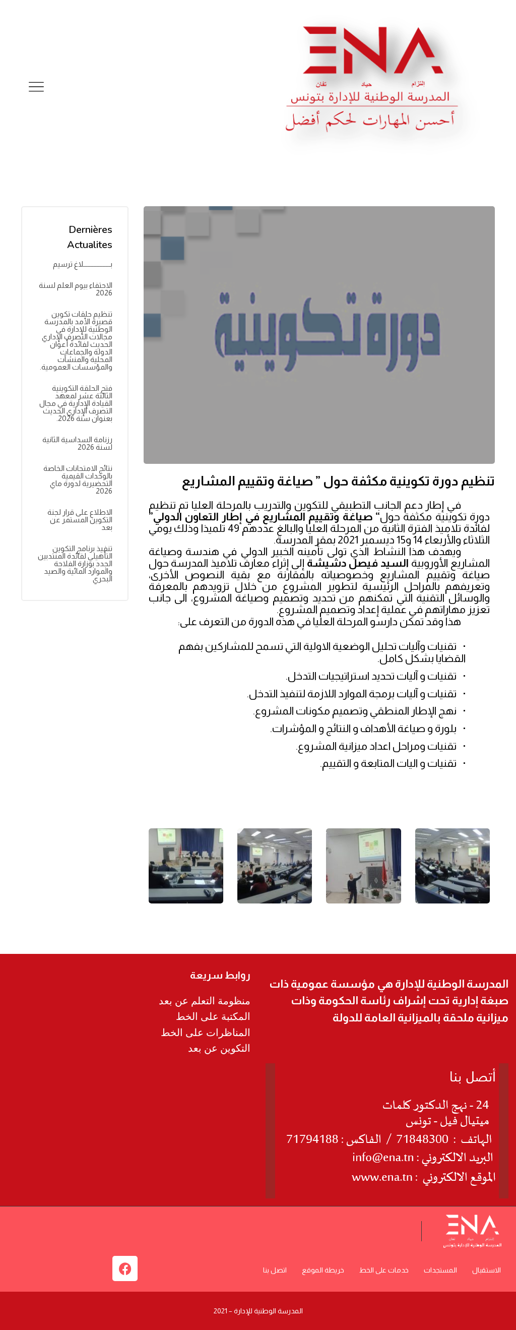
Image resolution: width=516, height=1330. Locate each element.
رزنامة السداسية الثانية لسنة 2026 (77, 443)
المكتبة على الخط (213, 1016)
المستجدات (440, 1270)
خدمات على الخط (384, 1270)
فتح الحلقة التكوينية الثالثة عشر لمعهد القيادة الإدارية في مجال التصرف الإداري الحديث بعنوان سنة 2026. (75, 403)
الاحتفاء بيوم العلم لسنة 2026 (75, 288)
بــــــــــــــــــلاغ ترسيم (82, 264)
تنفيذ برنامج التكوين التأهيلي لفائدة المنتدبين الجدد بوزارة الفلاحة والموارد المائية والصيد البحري (75, 563)
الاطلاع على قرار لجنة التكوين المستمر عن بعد (79, 519)
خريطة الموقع (323, 1270)
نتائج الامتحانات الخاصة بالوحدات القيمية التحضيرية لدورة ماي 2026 (77, 479)
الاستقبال (486, 1270)
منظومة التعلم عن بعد (204, 1000)
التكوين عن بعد (219, 1048)
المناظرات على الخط (205, 1032)
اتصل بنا (275, 1270)
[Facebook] (125, 1268)
